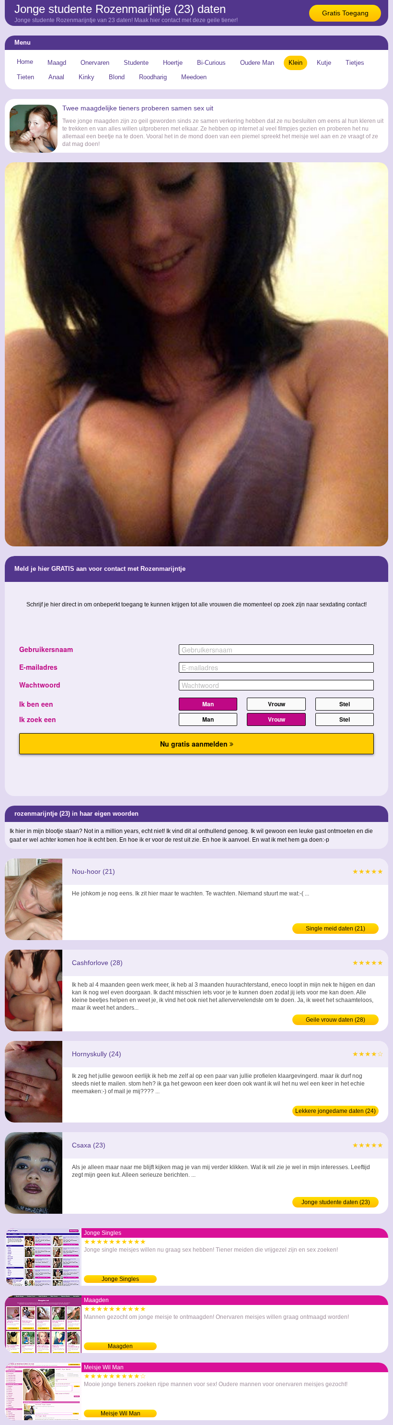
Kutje (324, 62)
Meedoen (194, 77)
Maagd (56, 62)
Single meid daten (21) (335, 928)
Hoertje (173, 62)
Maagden (120, 1346)
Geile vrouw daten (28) (335, 1019)
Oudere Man (257, 62)
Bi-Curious (211, 62)
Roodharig (153, 77)
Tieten (25, 77)
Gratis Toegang (345, 13)
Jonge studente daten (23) (335, 1202)
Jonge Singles (120, 1279)
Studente (136, 62)
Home (25, 61)
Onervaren (95, 62)
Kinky (86, 77)
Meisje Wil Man (120, 1413)
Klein (295, 62)
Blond (117, 77)
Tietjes (355, 62)
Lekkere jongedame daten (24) (335, 1111)
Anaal (56, 77)
